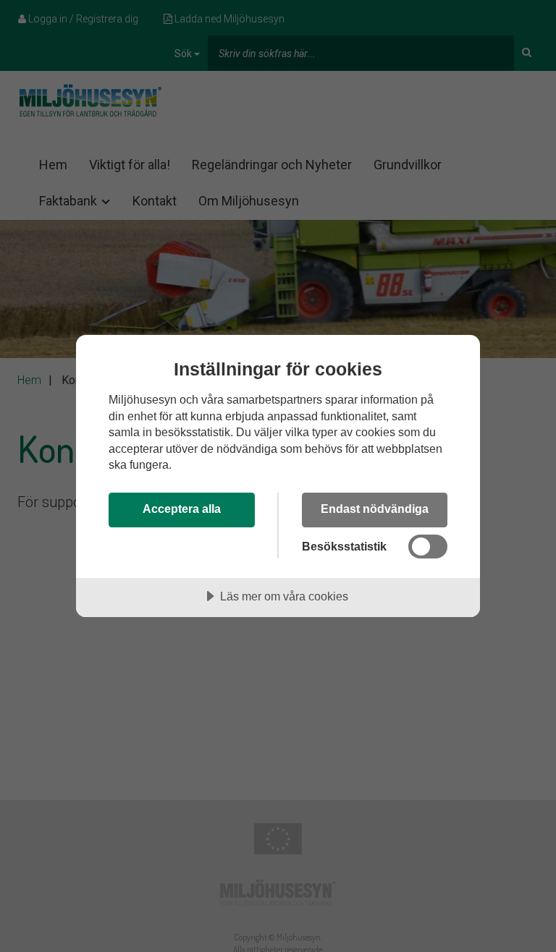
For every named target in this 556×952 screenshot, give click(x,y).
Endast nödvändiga (375, 508)
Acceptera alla (182, 508)
